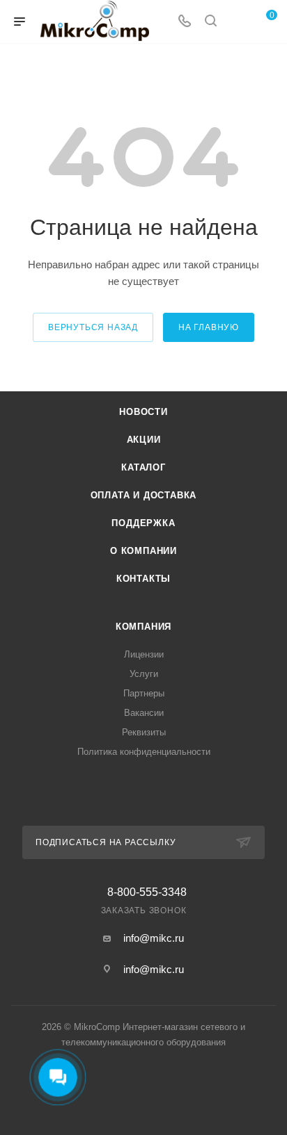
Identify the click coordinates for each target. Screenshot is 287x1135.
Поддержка (143, 523)
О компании (143, 551)
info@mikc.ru (153, 938)
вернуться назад (93, 327)
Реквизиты (144, 732)
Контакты (143, 578)
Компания (143, 626)
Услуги (144, 674)
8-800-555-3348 (147, 892)
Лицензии (144, 654)
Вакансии (144, 713)
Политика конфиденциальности (143, 751)
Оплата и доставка (144, 495)
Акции (144, 439)
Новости (143, 412)
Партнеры (143, 693)
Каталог (143, 467)
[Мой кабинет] (237, 22)
